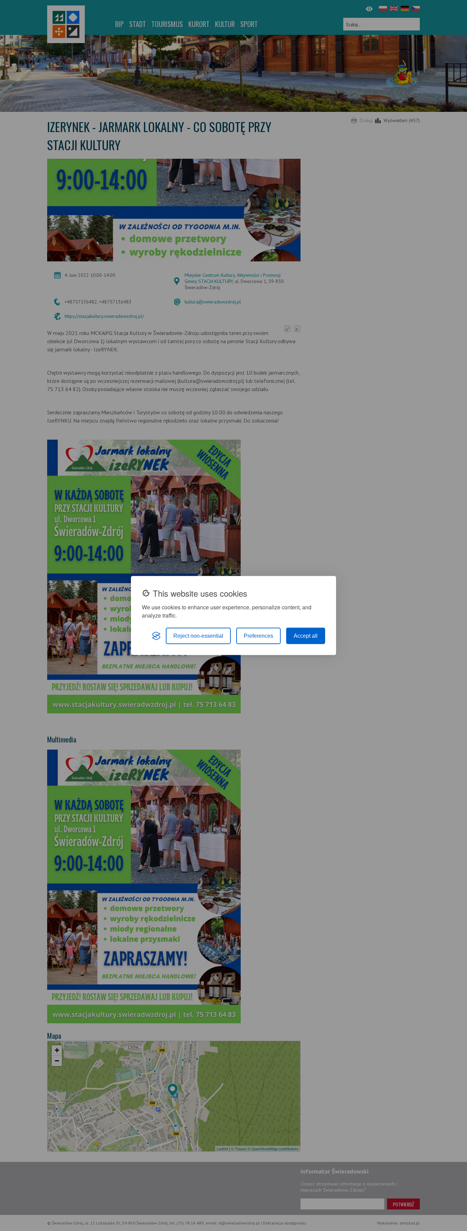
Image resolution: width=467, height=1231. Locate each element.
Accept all (306, 636)
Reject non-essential (198, 636)
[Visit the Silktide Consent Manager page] (156, 636)
